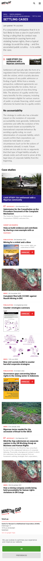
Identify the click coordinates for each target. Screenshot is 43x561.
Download (25, 252)
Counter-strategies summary (16, 308)
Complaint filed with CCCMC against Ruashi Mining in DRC (19, 297)
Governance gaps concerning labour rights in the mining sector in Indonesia (21, 374)
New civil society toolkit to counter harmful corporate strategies (19, 363)
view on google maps (8, 533)
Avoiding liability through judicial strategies (16, 16)
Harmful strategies (15, 14)
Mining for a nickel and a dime (17, 242)
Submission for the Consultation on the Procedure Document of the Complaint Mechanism (21, 211)
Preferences (21, 555)
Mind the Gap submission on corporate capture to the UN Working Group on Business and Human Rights (20, 443)
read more (7, 233)
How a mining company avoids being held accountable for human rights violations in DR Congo (19, 490)
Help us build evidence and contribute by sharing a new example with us (20, 229)
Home (5, 14)
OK (22, 549)
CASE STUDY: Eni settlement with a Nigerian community (15, 61)
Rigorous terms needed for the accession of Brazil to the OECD (17, 430)
